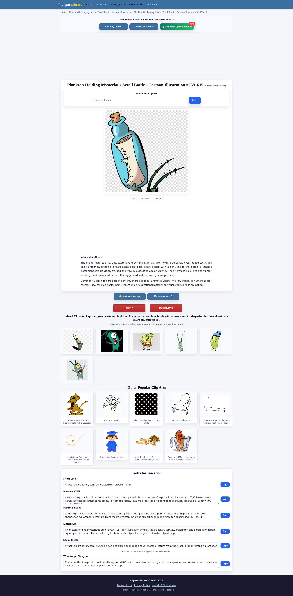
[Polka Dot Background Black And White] (146, 404)
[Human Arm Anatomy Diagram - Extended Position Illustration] (216, 404)
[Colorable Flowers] (112, 404)
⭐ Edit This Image (130, 296)
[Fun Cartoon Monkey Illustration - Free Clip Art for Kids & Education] (77, 404)
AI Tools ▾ (101, 4)
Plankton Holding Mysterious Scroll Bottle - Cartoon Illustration (100, 12)
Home (89, 4)
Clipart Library (139, 580)
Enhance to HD (163, 296)
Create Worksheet (144, 26)
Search (195, 100)
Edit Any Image (113, 26)
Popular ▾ (152, 4)
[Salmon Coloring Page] (181, 404)
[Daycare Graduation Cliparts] (112, 441)
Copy (225, 484)
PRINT (129, 307)
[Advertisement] (146, 56)
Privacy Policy (118, 4)
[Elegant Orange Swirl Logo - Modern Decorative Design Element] (77, 441)
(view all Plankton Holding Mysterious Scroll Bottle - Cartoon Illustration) (146, 324)
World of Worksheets (164, 585)
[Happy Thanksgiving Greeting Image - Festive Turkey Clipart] (146, 441)
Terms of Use (136, 4)
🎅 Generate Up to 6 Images (178, 25)
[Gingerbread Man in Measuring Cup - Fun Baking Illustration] (181, 441)
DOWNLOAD (166, 307)
